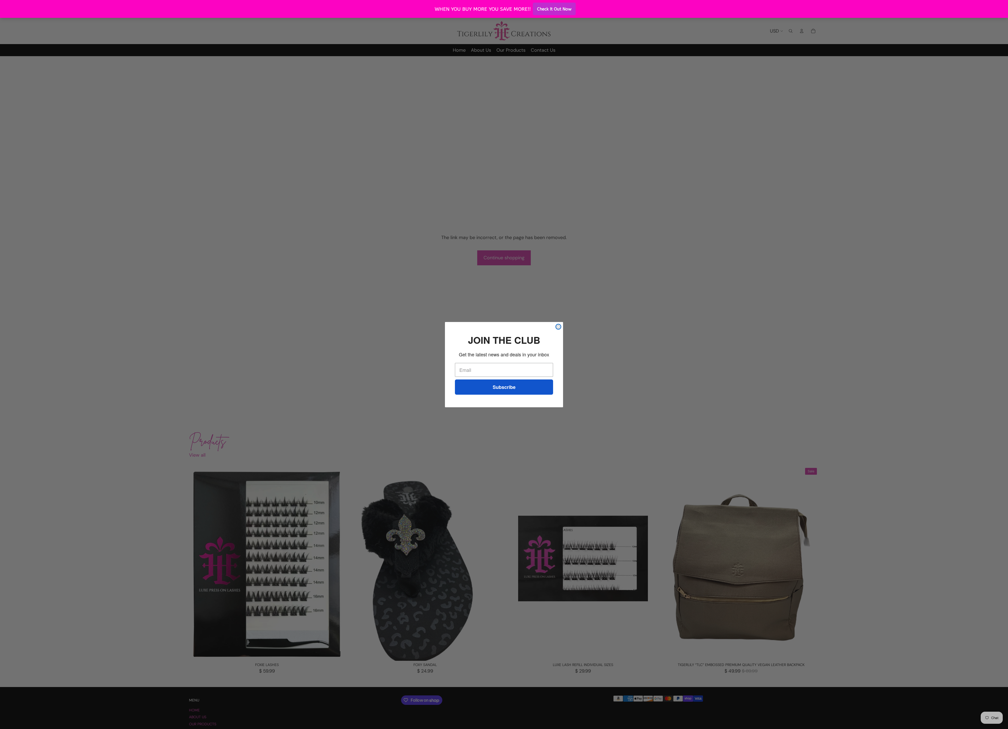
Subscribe (504, 387)
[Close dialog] (558, 326)
